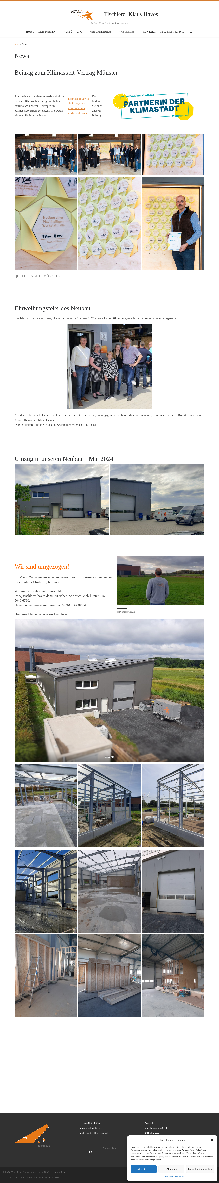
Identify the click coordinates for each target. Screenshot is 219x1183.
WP (19, 1177)
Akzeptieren (143, 1169)
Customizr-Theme (50, 1177)
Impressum (179, 1176)
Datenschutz (168, 1176)
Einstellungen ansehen (200, 1169)
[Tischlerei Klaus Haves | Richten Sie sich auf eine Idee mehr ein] (81, 14)
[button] (212, 1140)
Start (17, 43)
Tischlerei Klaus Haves (23, 1172)
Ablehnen (171, 1169)
